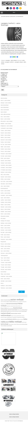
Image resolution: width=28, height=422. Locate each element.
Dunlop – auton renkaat (5, 142)
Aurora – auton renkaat (5, 100)
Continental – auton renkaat (6, 128)
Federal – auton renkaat (6, 149)
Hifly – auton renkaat (5, 174)
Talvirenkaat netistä (12, 324)
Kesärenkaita (14, 309)
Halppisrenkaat (3, 303)
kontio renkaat (12, 311)
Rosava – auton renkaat (5, 243)
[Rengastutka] (14, 5)
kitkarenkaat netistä (5, 311)
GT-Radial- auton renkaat (6, 169)
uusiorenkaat (9, 325)
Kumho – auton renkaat (5, 193)
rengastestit (19, 317)
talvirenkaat (4, 324)
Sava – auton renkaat (5, 250)
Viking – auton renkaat (5, 273)
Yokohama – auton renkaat (6, 287)
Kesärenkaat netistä (6, 309)
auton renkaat (17, 299)
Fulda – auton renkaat (5, 158)
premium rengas (4, 317)
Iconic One (7, 420)
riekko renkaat (15, 322)
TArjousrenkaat (19, 324)
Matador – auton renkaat (6, 206)
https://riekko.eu (5, 308)
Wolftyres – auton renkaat (6, 285)
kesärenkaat (17, 308)
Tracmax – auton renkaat (6, 262)
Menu (14, 12)
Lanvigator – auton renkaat (6, 195)
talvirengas (24, 322)
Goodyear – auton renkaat (6, 167)
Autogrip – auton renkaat (6, 102)
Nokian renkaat (13, 315)
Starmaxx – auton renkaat (6, 253)
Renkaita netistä (19, 319)
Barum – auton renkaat (5, 118)
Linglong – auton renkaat (6, 202)
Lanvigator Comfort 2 (9, 62)
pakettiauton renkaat (20, 315)
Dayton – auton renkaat (5, 135)
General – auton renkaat (6, 160)
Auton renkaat (4, 111)
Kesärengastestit (4, 188)
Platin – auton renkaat (5, 236)
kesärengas (11, 308)
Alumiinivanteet (4, 98)
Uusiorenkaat (3, 271)
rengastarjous (9, 317)
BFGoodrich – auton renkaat (6, 121)
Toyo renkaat (3, 325)
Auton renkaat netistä (11, 301)
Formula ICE (24, 301)
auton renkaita (19, 301)
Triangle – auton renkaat (6, 267)
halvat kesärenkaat (12, 303)
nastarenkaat (6, 313)
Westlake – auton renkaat (6, 281)
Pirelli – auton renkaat (5, 234)
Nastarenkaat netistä (16, 313)
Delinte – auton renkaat (5, 137)
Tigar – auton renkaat (5, 257)
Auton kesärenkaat (4, 105)
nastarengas (24, 311)
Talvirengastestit (4, 255)
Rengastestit (3, 241)
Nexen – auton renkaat (5, 225)
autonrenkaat (3, 301)
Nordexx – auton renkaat (6, 230)
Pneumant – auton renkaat (6, 239)
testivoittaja (24, 324)
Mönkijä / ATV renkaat (5, 220)
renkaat (23, 317)
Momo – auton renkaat (5, 213)
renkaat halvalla (4, 319)
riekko (25, 319)
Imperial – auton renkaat (6, 176)
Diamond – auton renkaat (6, 139)
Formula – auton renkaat (6, 156)
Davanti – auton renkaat (6, 132)
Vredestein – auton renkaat (6, 276)
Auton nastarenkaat (5, 109)
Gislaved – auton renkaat (6, 162)
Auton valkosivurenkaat (5, 114)
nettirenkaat (6, 315)
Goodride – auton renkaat (6, 165)
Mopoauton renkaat (5, 216)
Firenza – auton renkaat (5, 151)
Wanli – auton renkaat (5, 278)
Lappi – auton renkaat (5, 197)
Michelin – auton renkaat (6, 211)
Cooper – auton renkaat (6, 130)
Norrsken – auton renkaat (6, 232)
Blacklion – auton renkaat (6, 123)
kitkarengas (20, 309)
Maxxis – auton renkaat (5, 209)
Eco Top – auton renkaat (6, 144)
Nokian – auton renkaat (5, 227)
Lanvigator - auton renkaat (11, 60)
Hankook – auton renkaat (6, 172)
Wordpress (20, 420)
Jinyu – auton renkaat (5, 186)
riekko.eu (4, 322)
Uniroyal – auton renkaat (6, 269)
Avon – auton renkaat (5, 116)
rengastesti (14, 317)
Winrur (2, 283)
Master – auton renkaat (5, 204)
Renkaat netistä (11, 319)
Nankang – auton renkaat (6, 223)
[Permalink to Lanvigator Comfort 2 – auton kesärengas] (14, 40)
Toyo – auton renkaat (5, 260)
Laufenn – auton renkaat (6, 199)
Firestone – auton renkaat (6, 153)
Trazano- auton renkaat (6, 264)
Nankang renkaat (18, 311)
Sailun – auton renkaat (5, 248)
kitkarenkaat (24, 309)
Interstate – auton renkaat (6, 183)
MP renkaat (3, 218)
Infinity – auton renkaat (5, 179)
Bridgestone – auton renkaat (6, 125)
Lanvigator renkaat (19, 62)
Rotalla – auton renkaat (5, 246)
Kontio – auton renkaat (5, 190)
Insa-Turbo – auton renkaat (6, 181)
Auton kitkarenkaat (5, 107)
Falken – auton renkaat (5, 146)
